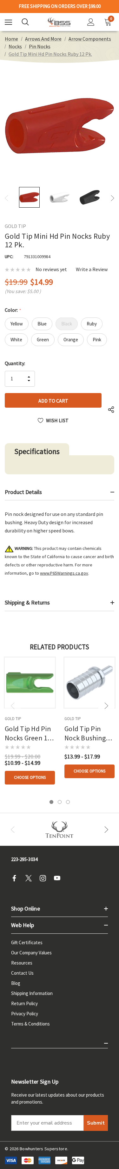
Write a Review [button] (92, 269)
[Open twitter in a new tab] (30, 878)
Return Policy (24, 1003)
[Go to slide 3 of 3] (68, 802)
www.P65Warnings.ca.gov (64, 573)
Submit (96, 1122)
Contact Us (22, 973)
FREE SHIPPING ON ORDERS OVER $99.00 (60, 6)
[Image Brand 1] (59, 829)
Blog (15, 983)
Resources (21, 963)
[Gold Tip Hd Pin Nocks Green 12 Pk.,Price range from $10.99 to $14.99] (30, 682)
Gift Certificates (27, 942)
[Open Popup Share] (111, 409)
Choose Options (30, 777)
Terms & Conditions (30, 1024)
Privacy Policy (24, 1014)
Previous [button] (6, 198)
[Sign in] (91, 22)
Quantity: (15, 363)
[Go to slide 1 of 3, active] (51, 802)
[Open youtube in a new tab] (59, 878)
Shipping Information (32, 993)
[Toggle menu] (8, 22)
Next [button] (112, 198)
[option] (59, 829)
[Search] (25, 22)
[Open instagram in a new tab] (45, 878)
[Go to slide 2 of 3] (60, 802)
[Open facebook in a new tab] (16, 878)
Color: (12, 310)
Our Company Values (31, 953)
